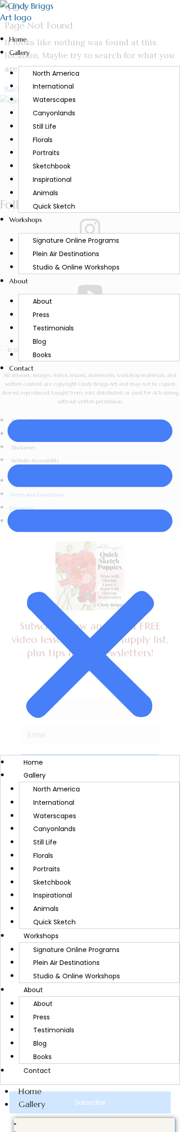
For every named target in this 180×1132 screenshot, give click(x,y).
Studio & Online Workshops (76, 267)
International (53, 86)
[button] (90, 565)
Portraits (46, 152)
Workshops (25, 220)
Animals (45, 193)
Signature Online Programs (76, 240)
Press (41, 314)
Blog (39, 341)
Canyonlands (54, 113)
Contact (21, 368)
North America (56, 73)
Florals (43, 139)
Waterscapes (54, 99)
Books (42, 354)
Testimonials (53, 328)
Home (18, 39)
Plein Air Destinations (66, 253)
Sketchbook (52, 166)
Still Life (44, 126)
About (18, 281)
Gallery (19, 52)
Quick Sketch (54, 206)
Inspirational (52, 179)
